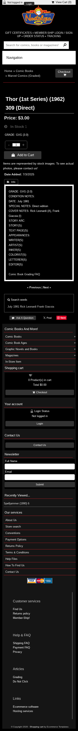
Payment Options (15, 539)
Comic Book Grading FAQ (24, 274)
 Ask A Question (22, 318)
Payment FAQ (21, 647)
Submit (40, 484)
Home (8, 71)
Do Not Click (20, 681)
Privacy (17, 651)
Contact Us (39, 445)
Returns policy (21, 613)
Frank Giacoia (45, 306)
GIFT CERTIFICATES (18, 32)
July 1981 (13, 306)
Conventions (12, 533)
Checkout (41, 392)
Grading (17, 677)
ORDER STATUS (34, 36)
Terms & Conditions (17, 552)
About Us (11, 520)
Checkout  (64, 73)
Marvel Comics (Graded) (24, 75)
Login (29, 4)
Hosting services (23, 711)
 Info (11, 182)
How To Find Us (15, 565)
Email (8, 471)
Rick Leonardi (28, 306)
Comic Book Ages (16, 342)
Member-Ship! (21, 617)
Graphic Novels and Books (21, 349)
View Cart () (62, 2)
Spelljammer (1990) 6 (16, 503)
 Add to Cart (22, 155)
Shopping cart (42, 375)
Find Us (17, 609)
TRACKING (54, 36)
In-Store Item (13, 361)
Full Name (11, 461)
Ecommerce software (25, 706)
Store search (13, 526)
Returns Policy (14, 546)
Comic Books (24, 71)
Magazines (12, 355)
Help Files (11, 558)
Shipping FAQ (21, 643)
